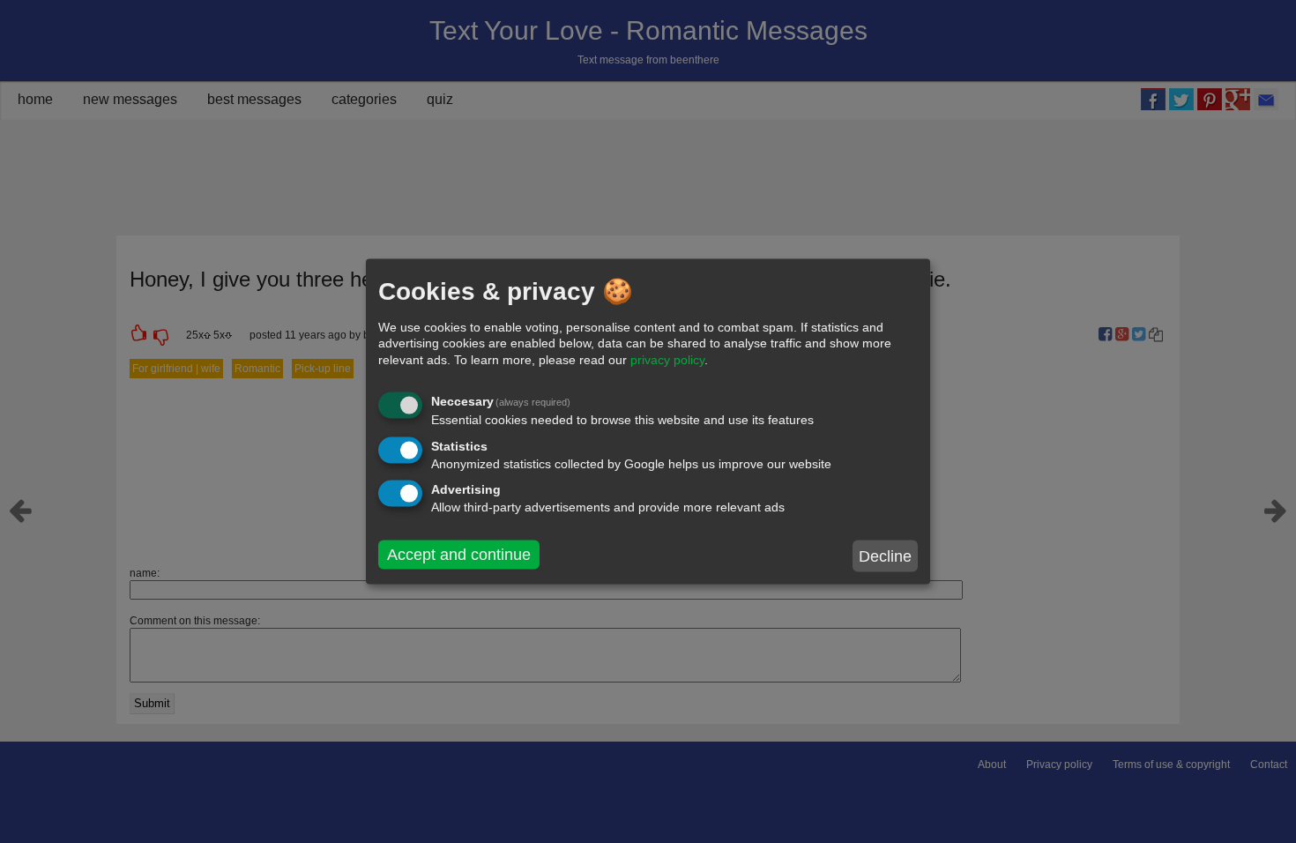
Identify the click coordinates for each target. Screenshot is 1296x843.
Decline (885, 555)
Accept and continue (459, 554)
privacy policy (667, 359)
